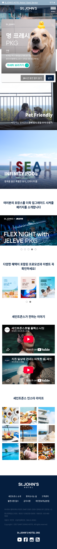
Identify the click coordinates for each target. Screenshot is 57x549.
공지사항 (27, 500)
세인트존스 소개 (14, 496)
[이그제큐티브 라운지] (10, 433)
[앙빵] (10, 415)
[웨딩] (28, 451)
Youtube (19, 540)
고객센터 (45, 496)
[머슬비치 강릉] (28, 433)
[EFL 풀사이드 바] (28, 415)
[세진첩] (46, 433)
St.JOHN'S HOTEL (28, 9)
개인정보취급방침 (42, 500)
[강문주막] (46, 451)
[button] (21, 249)
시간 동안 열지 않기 (32, 78)
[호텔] (46, 415)
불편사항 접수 (13, 500)
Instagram (32, 540)
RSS (38, 540)
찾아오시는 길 (31, 496)
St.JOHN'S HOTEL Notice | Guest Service (21, 2)
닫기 (51, 2)
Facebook (26, 540)
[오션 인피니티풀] (10, 451)
